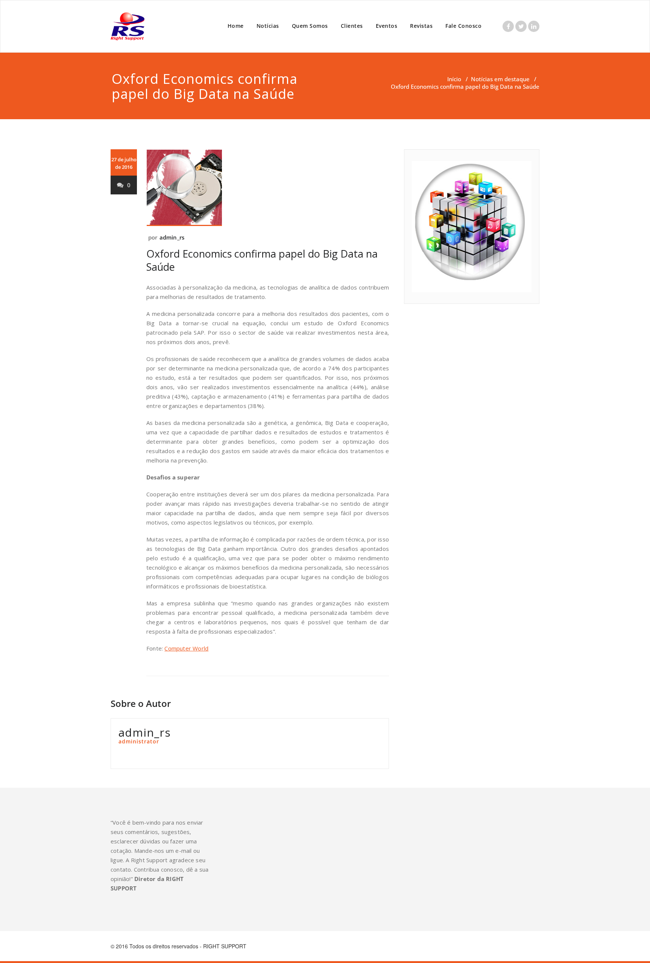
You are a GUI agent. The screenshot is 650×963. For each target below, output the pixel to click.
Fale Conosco (463, 25)
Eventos (387, 25)
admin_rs (172, 237)
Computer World (186, 648)
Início (454, 79)
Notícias (268, 25)
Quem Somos (310, 25)
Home (236, 25)
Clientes (352, 25)
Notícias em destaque (500, 79)
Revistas (421, 25)
